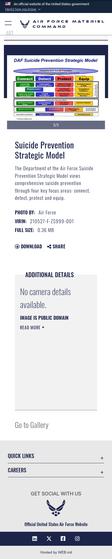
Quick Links (21, 456)
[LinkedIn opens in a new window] (35, 539)
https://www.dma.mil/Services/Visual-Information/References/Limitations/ (51, 400)
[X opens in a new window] (49, 539)
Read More (31, 327)
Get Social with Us (56, 494)
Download (31, 246)
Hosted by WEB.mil (56, 552)
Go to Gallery (31, 424)
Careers (17, 470)
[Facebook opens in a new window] (63, 539)
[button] (23, 9)
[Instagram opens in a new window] (77, 539)
